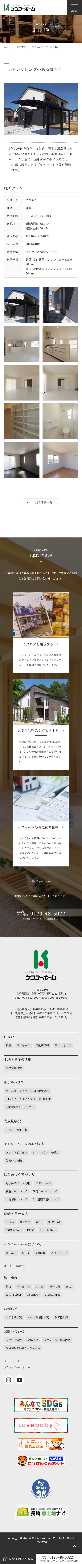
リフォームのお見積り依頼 (38, 827)
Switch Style (48, 1230)
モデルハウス (43, 1183)
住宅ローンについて (45, 1191)
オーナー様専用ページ (17, 1266)
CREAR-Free (13, 1230)
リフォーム (23, 1045)
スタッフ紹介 (59, 1253)
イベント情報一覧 (16, 1130)
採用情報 (40, 1253)
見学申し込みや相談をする (38, 730)
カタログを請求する (38, 644)
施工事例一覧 (42, 502)
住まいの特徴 (14, 1160)
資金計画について (16, 1191)
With (39, 1222)
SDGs (25, 1253)
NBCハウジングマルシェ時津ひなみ (27, 1091)
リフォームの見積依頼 (57, 1340)
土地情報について (16, 1199)
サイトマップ (11, 1361)
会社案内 (11, 1253)
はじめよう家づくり (19, 1174)
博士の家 (24, 1222)
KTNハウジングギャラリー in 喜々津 (28, 1099)
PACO (30, 1230)
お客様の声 (61, 1317)
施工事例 (21, 47)
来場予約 (32, 1340)
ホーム (7, 47)
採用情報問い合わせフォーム (23, 1348)
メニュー (74, 7)
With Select (13, 1294)
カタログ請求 (14, 1340)
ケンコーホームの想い (46, 1152)
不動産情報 (42, 1045)
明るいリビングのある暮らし (47, 47)
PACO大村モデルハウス (20, 1107)
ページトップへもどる (74, 1546)
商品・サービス (16, 1213)
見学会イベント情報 (18, 1183)
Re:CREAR (54, 1222)
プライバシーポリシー (17, 1367)
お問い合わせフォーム (41, 881)
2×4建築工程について (46, 1199)
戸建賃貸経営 (14, 1068)
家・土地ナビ (63, 1045)
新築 (8, 1045)
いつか (10, 1222)
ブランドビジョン (16, 1152)
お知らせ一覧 (14, 1317)
